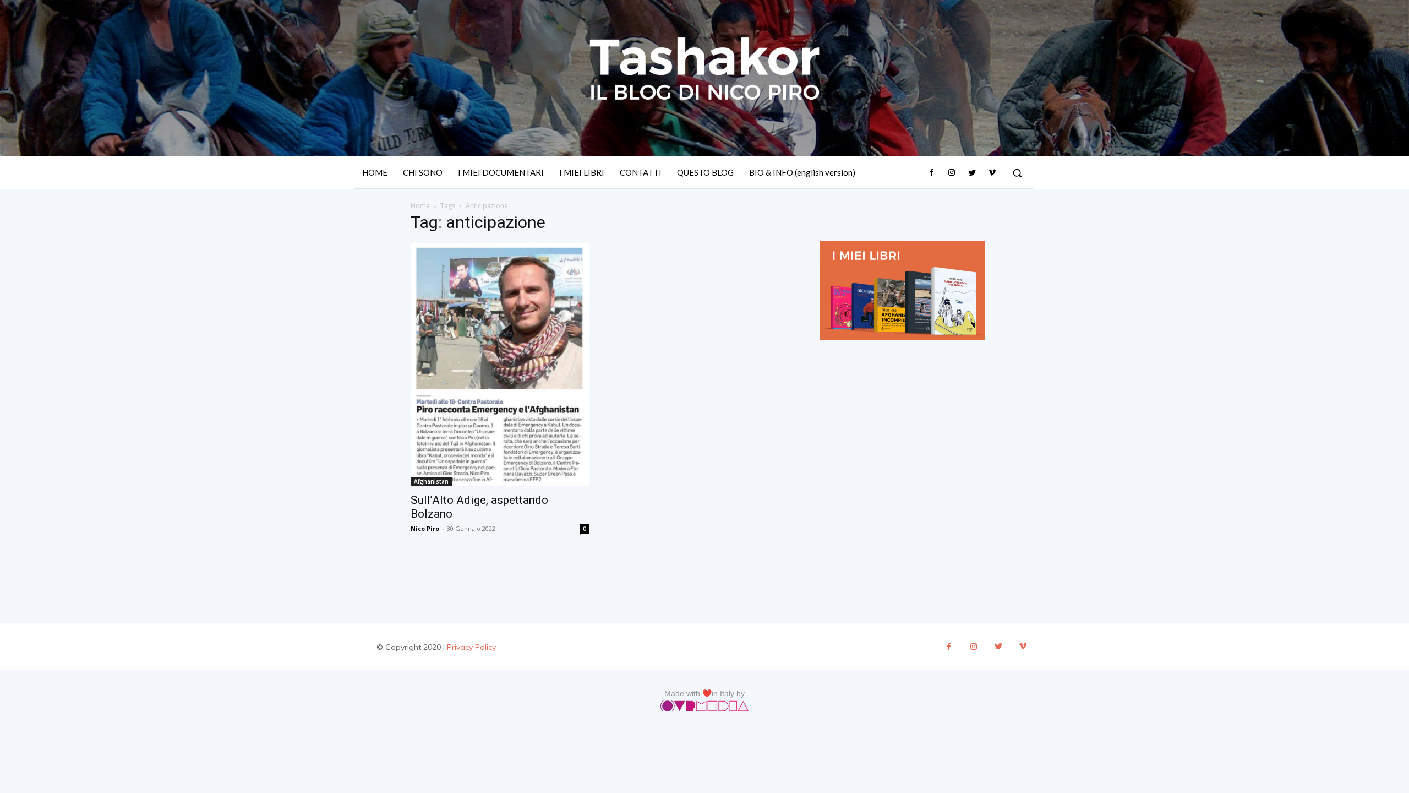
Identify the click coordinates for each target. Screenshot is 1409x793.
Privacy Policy (471, 647)
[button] (1017, 172)
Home (420, 205)
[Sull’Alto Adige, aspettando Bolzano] (500, 364)
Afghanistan (431, 481)
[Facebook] (932, 173)
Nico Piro (425, 528)
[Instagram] (952, 173)
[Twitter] (971, 173)
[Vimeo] (992, 173)
